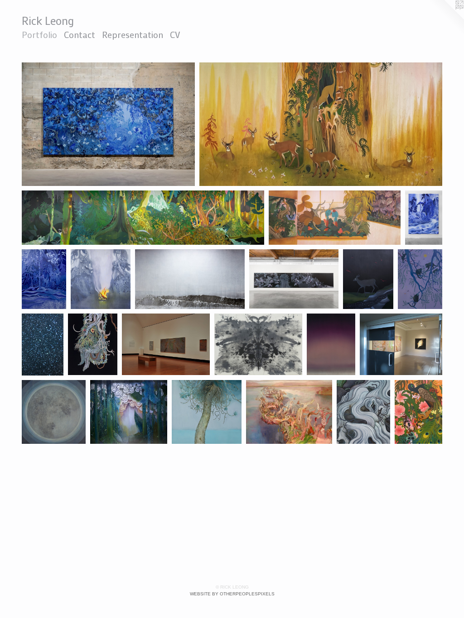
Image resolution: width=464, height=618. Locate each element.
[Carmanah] (100, 279)
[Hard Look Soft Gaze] (143, 217)
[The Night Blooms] (108, 124)
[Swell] (190, 279)
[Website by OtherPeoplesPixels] (446, 18)
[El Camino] (420, 279)
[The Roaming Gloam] (128, 412)
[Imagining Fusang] (44, 279)
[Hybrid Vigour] (331, 345)
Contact (79, 34)
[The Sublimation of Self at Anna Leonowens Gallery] (258, 344)
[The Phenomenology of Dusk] (401, 345)
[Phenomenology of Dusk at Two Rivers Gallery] (166, 345)
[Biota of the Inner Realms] (335, 217)
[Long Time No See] (321, 124)
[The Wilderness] (54, 412)
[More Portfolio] (418, 412)
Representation (132, 34)
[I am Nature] (206, 412)
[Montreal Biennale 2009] (289, 412)
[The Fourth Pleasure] (293, 279)
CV (175, 34)
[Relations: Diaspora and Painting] (423, 217)
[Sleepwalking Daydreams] (92, 345)
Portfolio (39, 34)
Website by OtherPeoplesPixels (232, 593)
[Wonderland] (363, 412)
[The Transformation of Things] (368, 279)
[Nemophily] (42, 345)
